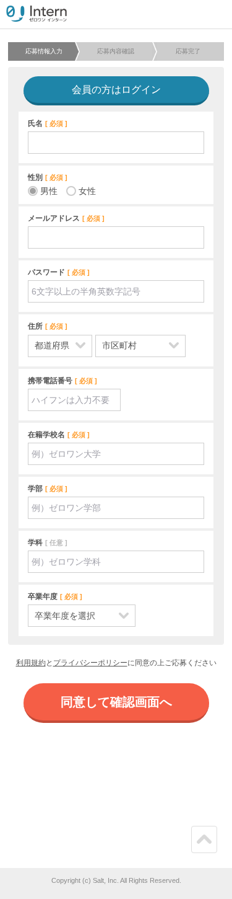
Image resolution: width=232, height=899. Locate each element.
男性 (49, 191)
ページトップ (200, 852)
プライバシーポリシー (90, 662)
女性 (87, 191)
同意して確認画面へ (116, 702)
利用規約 (31, 662)
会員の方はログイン (116, 89)
